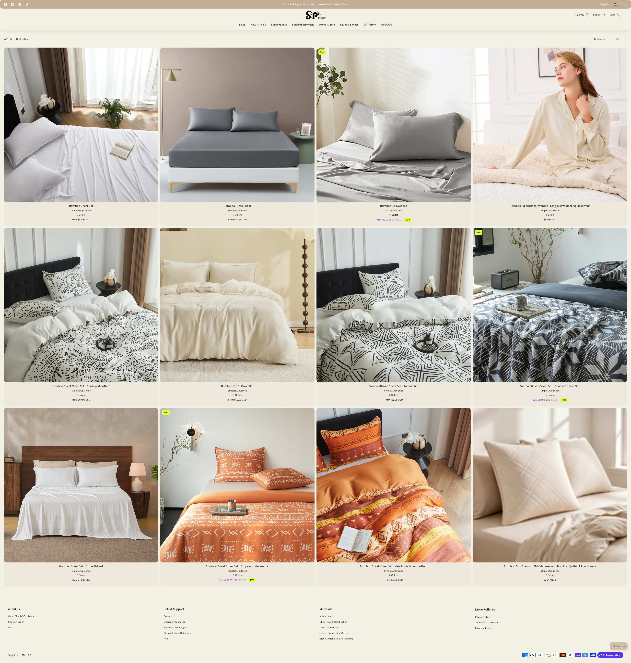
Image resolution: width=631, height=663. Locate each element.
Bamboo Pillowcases (393, 206)
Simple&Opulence (81, 210)
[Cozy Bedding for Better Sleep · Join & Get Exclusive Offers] (315, 4)
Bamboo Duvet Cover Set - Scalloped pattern (81, 386)
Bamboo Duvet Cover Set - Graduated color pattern (393, 566)
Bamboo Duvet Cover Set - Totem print (394, 386)
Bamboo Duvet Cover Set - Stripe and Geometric (237, 566)
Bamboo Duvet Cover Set (237, 386)
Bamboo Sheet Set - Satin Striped (81, 566)
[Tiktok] (27, 4)
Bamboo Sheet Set (81, 206)
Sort (19, 39)
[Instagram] (5, 4)
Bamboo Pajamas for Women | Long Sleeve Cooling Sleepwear (550, 206)
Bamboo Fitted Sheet (237, 206)
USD (29, 655)
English (11, 655)
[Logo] (315, 15)
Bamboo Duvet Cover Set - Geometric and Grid (549, 386)
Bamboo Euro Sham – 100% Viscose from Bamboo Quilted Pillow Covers (550, 566)
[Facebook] (12, 4)
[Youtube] (19, 4)
